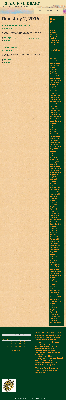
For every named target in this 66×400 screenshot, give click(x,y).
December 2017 (55, 243)
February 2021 (55, 162)
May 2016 (53, 284)
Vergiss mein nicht (45, 366)
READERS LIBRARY (21, 3)
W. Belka (52, 366)
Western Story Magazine (40, 370)
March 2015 (54, 314)
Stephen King (38, 364)
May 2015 (53, 310)
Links (57, 11)
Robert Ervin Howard (42, 362)
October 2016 (54, 273)
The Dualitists (10, 47)
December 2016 (55, 269)
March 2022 (54, 134)
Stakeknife (53, 35)
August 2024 (54, 84)
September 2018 (55, 224)
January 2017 (54, 267)
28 (16, 346)
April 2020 (53, 183)
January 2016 (54, 293)
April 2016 (53, 286)
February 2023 (55, 110)
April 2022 (53, 132)
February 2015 (55, 316)
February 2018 (55, 239)
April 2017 (53, 260)
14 (16, 341)
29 (20, 346)
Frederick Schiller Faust (41, 343)
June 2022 (53, 127)
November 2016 (55, 271)
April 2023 (53, 106)
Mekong (53, 32)
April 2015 (53, 312)
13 (12, 341)
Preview (52, 30)
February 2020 (55, 187)
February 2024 (55, 95)
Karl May (57, 352)
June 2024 (53, 89)
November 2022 (55, 117)
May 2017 (53, 258)
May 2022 (53, 129)
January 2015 (54, 318)
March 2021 (54, 159)
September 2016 (55, 275)
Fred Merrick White (54, 343)
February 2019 (55, 213)
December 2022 (55, 114)
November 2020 (55, 168)
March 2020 (54, 185)
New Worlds (37, 360)
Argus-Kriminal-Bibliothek (56, 332)
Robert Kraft (54, 362)
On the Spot (40, 11)
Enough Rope (50, 341)
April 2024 (53, 91)
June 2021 (53, 153)
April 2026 (53, 59)
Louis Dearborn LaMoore (44, 356)
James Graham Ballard (42, 350)
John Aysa (52, 350)
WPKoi (48, 398)
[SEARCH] (61, 11)
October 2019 (54, 196)
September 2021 (55, 147)
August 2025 (54, 67)
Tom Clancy (37, 366)
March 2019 (54, 211)
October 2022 (54, 119)
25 (3, 346)
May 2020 (53, 181)
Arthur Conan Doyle (40, 334)
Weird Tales (54, 368)
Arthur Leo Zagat (8, 38)
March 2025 (54, 74)
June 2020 (53, 179)
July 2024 (53, 87)
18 (3, 344)
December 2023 (55, 99)
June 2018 (53, 230)
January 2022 (54, 138)
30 (24, 346)
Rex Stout (50, 360)
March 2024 (54, 93)
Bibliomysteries (39, 335)
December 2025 (55, 63)
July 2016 (53, 280)
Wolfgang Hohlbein (40, 372)
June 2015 (53, 308)
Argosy (47, 332)
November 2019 (55, 194)
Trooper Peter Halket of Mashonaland (54, 38)
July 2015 (53, 305)
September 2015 (55, 301)
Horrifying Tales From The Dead (46, 346)
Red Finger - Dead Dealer (19, 38)
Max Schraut (58, 358)
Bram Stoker (7, 60)
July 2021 (53, 151)
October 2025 (54, 65)
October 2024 (54, 82)
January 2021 (54, 164)
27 (12, 346)
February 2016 (55, 290)
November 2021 (55, 142)
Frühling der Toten (39, 344)
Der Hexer (37, 337)
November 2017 (55, 245)
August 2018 (54, 226)
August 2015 (54, 303)
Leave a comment (8, 40)
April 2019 (53, 209)
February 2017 (55, 265)
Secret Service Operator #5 (32, 38)
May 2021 (53, 155)
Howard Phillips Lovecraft (45, 348)
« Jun (14, 350)
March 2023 (54, 108)
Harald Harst (49, 345)
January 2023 (54, 112)
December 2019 (55, 192)
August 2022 (54, 123)
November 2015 (55, 297)
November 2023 (55, 102)
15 (20, 341)
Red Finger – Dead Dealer (16, 25)
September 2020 (55, 172)
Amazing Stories (40, 332)
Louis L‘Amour (40, 358)
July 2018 (53, 228)
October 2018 (54, 222)
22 (20, 344)
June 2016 (53, 282)
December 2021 (55, 140)
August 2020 (54, 175)
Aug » (19, 350)
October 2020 (54, 170)
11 (3, 341)
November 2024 (55, 80)
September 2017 (55, 250)
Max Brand (49, 358)
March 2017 (54, 262)
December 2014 (55, 320)
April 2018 (53, 235)
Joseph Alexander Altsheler (44, 352)
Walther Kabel (42, 368)
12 (7, 341)
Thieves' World (55, 364)
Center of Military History (53, 335)
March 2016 (54, 288)
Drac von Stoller (45, 337)
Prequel (44, 360)
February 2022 (55, 136)
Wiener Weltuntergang (52, 370)
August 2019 (54, 200)
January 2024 (54, 97)
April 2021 (53, 157)
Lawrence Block (39, 354)
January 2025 (54, 76)
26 (7, 346)
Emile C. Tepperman (40, 341)
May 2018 (53, 232)
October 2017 (54, 247)
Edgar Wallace (56, 337)
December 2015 (55, 295)
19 (7, 344)
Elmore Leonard (52, 339)
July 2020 (53, 177)
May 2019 (53, 207)
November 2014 (55, 323)
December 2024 (55, 78)
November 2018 (55, 220)
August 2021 (54, 149)
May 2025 (53, 72)
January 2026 (54, 61)
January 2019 (54, 215)
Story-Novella (7, 37)
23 (24, 344)
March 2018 (54, 237)
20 (12, 344)
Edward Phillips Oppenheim (41, 339)
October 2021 (54, 144)
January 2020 (54, 190)
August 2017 (54, 252)
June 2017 (53, 256)
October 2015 (54, 299)
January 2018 (54, 241)
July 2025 (53, 69)
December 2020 (55, 166)
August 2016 (54, 277)
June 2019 (53, 205)
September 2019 (55, 198)
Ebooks (50, 11)
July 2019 (53, 202)
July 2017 (53, 254)
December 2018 (55, 217)
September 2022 (55, 121)
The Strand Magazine (46, 364)
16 (24, 341)
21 (16, 344)
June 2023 (53, 104)
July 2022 (53, 125)
